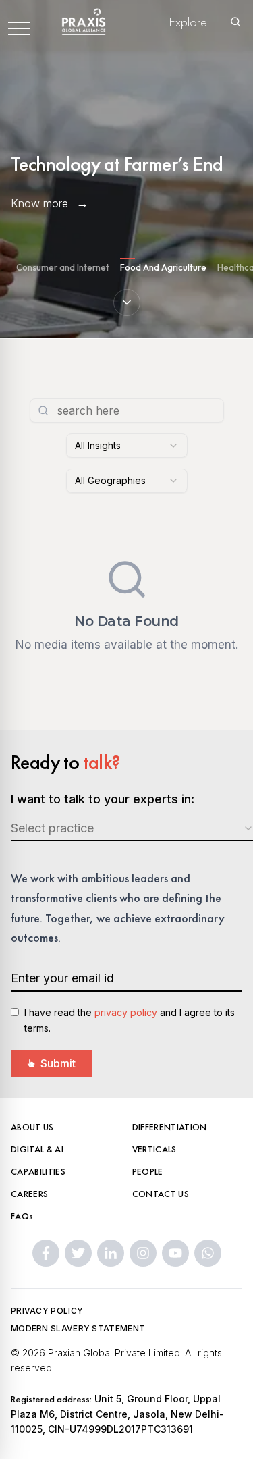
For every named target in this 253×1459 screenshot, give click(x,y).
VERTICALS (154, 1149)
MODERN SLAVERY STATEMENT (78, 1328)
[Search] (235, 21)
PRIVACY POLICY (47, 1311)
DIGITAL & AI (37, 1149)
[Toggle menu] (18, 21)
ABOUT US (32, 1127)
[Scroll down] (126, 302)
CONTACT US (161, 1194)
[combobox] (127, 445)
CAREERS (29, 1194)
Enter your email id (62, 978)
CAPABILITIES (38, 1171)
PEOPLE (147, 1171)
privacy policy (125, 1012)
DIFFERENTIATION (169, 1127)
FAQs (22, 1216)
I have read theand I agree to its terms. (129, 1020)
